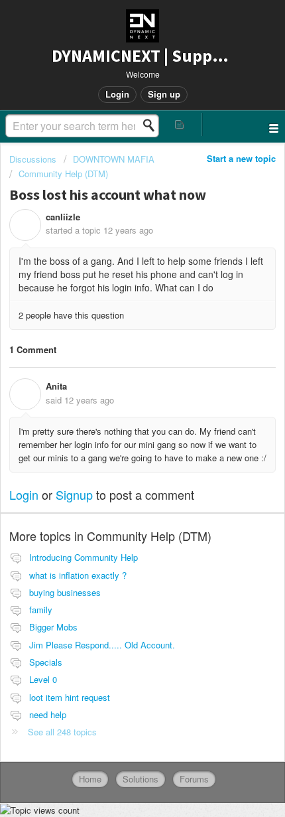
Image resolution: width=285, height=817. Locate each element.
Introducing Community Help (83, 557)
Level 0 (43, 679)
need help (47, 714)
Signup (74, 494)
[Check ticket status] (180, 124)
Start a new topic (241, 158)
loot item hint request (69, 697)
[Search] (152, 125)
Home (90, 779)
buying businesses (65, 592)
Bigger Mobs (53, 627)
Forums (194, 779)
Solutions (140, 779)
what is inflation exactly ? (78, 575)
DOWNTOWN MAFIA (113, 159)
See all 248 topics (62, 731)
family (40, 609)
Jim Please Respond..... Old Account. (102, 644)
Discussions (32, 159)
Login (23, 494)
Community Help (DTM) (63, 173)
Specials (45, 662)
